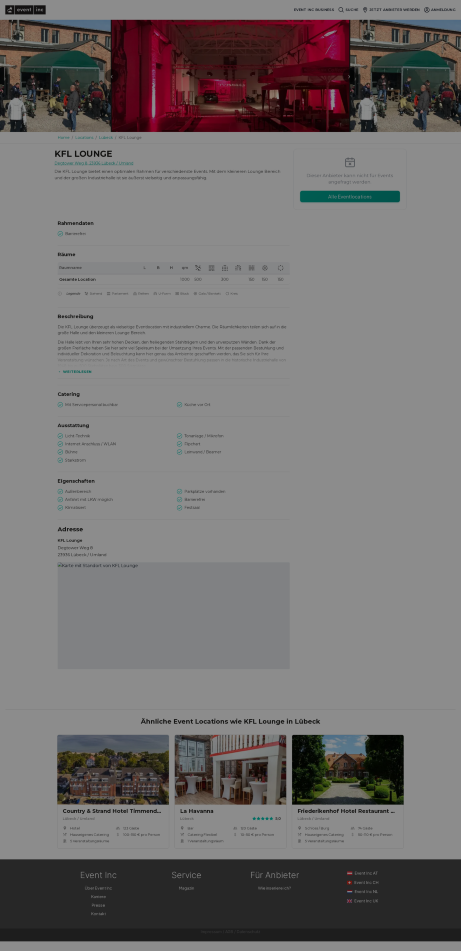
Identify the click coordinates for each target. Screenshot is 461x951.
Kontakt (98, 913)
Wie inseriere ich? (274, 887)
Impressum (211, 931)
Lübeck (106, 137)
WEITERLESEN (77, 371)
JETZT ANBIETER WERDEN (394, 9)
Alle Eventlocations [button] (350, 196)
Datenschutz (248, 931)
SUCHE (351, 9)
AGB (229, 931)
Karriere (98, 896)
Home (64, 137)
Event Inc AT (366, 873)
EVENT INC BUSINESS (314, 10)
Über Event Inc (98, 887)
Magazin (186, 887)
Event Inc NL (366, 891)
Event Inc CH (366, 882)
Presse (98, 904)
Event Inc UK (366, 900)
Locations (84, 137)
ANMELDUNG (443, 9)
